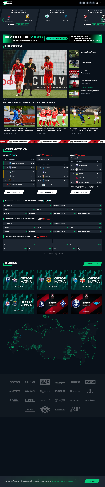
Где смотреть (50, 3)
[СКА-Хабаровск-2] (81, 355)
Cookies (70, 481)
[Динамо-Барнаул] (45, 353)
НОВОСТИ (33, 3)
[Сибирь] (46, 350)
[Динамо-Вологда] (26, 332)
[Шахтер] (11, 344)
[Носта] (24, 348)
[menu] (57, 3)
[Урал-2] (36, 343)
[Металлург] (18, 343)
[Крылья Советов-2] (26, 345)
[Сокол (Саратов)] (22, 344)
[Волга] (27, 342)
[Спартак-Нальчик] (15, 350)
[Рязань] (22, 341)
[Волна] (28, 336)
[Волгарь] (20, 346)
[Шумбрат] (24, 340)
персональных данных (59, 481)
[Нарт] (13, 348)
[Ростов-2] (14, 345)
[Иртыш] (40, 349)
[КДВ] (45, 348)
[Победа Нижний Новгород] (29, 335)
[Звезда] (19, 330)
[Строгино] (17, 337)
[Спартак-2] (20, 337)
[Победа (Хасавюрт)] (14, 353)
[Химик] (26, 336)
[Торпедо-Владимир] (23, 336)
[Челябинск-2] (35, 346)
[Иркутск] (50, 354)
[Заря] (13, 343)
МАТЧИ (27, 3)
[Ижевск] (33, 337)
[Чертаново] (19, 338)
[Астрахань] (18, 347)
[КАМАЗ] (32, 338)
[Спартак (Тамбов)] (21, 343)
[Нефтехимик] (31, 339)
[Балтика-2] (11, 330)
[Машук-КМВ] (12, 348)
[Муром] (25, 337)
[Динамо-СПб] (22, 330)
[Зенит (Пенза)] (23, 343)
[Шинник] (24, 335)
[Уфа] (33, 342)
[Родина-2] (20, 335)
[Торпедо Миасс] (33, 346)
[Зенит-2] (20, 330)
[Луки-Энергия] (17, 332)
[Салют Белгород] (14, 341)
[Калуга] (20, 340)
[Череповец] (24, 332)
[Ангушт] (12, 351)
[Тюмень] (38, 345)
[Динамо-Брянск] (14, 339)
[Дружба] (12, 347)
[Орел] (16, 339)
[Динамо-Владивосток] (82, 362)
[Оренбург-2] (26, 349)
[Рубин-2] (29, 339)
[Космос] (19, 335)
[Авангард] (15, 343)
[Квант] (18, 340)
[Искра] (15, 337)
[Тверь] (19, 333)
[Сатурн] (21, 339)
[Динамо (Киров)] (30, 333)
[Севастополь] (8, 344)
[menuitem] (51, 3)
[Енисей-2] (51, 349)
